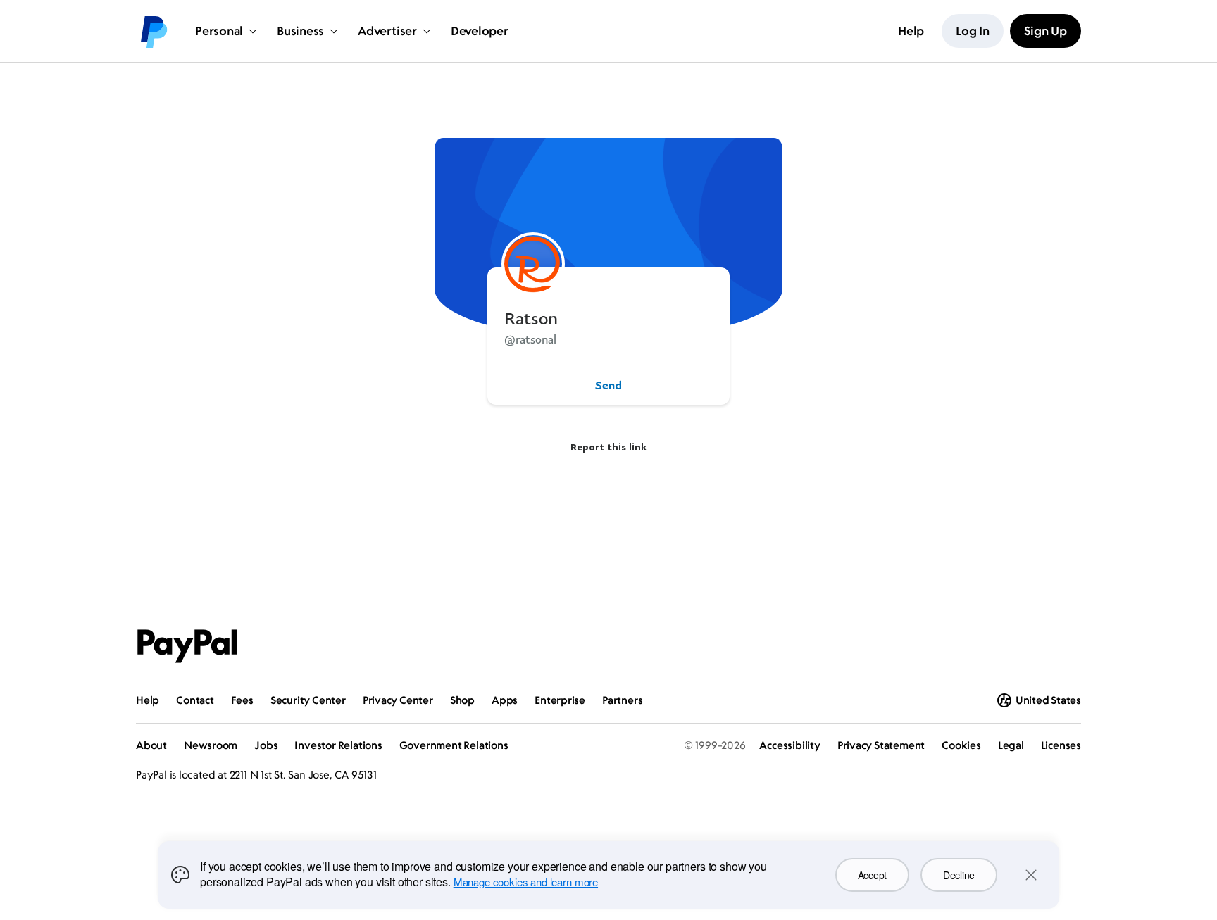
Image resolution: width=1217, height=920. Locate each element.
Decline (959, 875)
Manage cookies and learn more (526, 881)
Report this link (608, 447)
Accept (872, 875)
